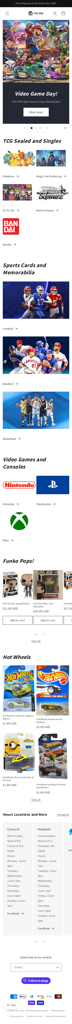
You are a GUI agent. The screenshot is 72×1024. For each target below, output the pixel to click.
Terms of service (34, 1016)
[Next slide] (47, 128)
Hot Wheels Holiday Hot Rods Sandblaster (51, 786)
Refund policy (58, 1010)
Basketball (9, 439)
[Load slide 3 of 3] (40, 128)
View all (36, 641)
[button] (7, 13)
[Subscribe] (57, 967)
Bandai (7, 244)
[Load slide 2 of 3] (36, 128)
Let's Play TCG (22, 1010)
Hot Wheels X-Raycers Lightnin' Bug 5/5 (18, 717)
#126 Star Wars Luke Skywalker (43, 605)
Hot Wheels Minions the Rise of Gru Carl (18, 779)
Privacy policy (16, 1016)
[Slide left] (28, 634)
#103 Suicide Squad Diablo (16, 603)
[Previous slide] (25, 128)
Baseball (8, 384)
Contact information (56, 1016)
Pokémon (8, 176)
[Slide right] (44, 634)
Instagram (63, 814)
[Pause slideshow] (65, 128)
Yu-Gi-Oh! (9, 210)
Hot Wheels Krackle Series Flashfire (49, 720)
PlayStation (43, 504)
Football (8, 328)
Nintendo (8, 504)
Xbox (6, 540)
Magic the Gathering (49, 176)
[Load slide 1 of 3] (31, 128)
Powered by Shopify (38, 1010)
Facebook (13, 913)
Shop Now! (36, 112)
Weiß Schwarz (45, 210)
